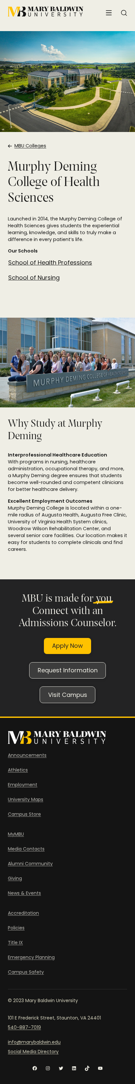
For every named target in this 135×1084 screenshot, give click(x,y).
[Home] (45, 12)
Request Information (68, 670)
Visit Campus (67, 695)
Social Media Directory (33, 1051)
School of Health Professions (50, 262)
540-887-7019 (24, 1027)
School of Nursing (34, 277)
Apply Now (67, 646)
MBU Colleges (30, 145)
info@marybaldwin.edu (34, 1042)
